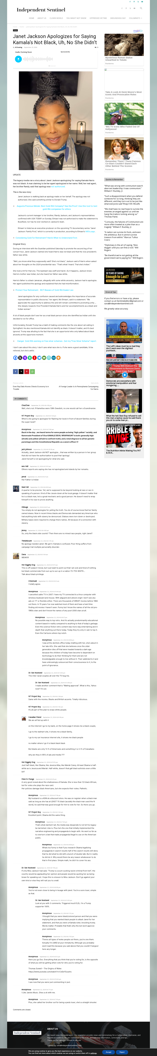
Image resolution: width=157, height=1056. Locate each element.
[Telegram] (39, 358)
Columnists (134, 18)
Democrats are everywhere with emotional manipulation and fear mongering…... (121, 383)
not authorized (58, 186)
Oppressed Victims (98, 18)
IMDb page (90, 231)
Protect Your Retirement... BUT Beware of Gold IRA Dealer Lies (44, 290)
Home (31, 18)
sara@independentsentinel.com (69, 1045)
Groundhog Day (118, 18)
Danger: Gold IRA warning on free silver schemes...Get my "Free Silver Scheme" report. (57, 341)
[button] (141, 8)
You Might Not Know (76, 18)
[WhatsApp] (32, 371)
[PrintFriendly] (49, 358)
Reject (122, 1052)
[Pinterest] (134, 1)
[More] (58, 358)
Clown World (56, 18)
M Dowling (18, 47)
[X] (138, 1)
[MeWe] (54, 358)
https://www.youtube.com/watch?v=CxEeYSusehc (50, 972)
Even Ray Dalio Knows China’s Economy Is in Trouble (31, 387)
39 (97, 47)
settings (93, 1053)
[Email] (44, 358)
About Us (42, 18)
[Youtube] (142, 1)
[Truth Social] (25, 358)
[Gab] (30, 358)
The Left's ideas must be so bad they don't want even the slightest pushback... (123, 348)
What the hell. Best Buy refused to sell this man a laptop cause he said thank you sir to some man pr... (123, 418)
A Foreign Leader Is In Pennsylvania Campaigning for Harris (78, 387)
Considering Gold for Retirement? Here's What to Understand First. (47, 238)
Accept (108, 1052)
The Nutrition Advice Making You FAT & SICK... (123, 451)
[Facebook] (130, 1)
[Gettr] (34, 358)
